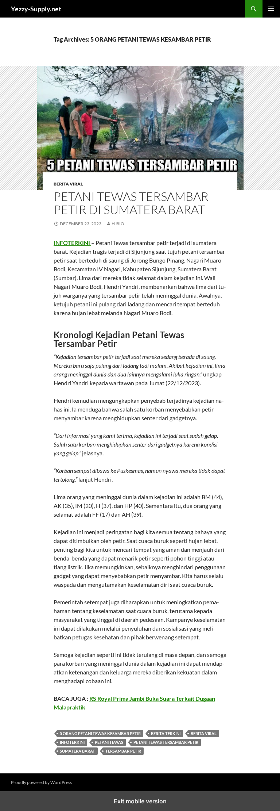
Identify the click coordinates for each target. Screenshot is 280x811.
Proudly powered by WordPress (41, 782)
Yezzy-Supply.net (36, 9)
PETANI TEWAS (109, 742)
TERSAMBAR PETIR (123, 751)
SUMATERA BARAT (77, 751)
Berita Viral (68, 184)
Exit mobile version (140, 801)
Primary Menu (271, 9)
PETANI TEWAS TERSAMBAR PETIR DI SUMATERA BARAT (131, 203)
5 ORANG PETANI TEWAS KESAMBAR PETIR (100, 733)
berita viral (204, 733)
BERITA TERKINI (165, 733)
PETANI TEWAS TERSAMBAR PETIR (165, 742)
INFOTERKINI (72, 242)
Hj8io (118, 223)
